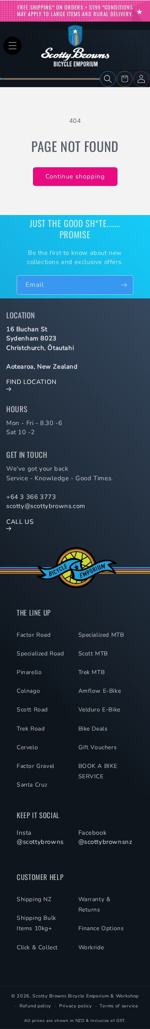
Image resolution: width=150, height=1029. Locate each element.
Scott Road (32, 710)
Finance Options (101, 928)
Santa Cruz (32, 785)
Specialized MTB (101, 635)
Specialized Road (40, 653)
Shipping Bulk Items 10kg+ (36, 923)
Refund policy (35, 1006)
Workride (91, 947)
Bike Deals (93, 729)
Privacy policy (75, 1006)
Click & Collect (37, 947)
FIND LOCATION (31, 382)
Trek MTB (91, 672)
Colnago (28, 691)
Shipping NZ (34, 899)
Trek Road (31, 729)
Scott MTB (93, 653)
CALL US (19, 522)
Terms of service (119, 1006)
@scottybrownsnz (105, 842)
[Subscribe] (124, 285)
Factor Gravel (36, 766)
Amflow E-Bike (99, 691)
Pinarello (29, 672)
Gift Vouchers (97, 747)
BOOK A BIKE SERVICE (98, 771)
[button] (12, 46)
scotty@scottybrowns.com (45, 506)
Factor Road (34, 635)
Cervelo (27, 747)
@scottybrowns (40, 842)
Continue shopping (75, 176)
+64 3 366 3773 (31, 497)
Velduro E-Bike (99, 710)
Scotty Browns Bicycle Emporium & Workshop (85, 996)
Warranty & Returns (94, 904)
